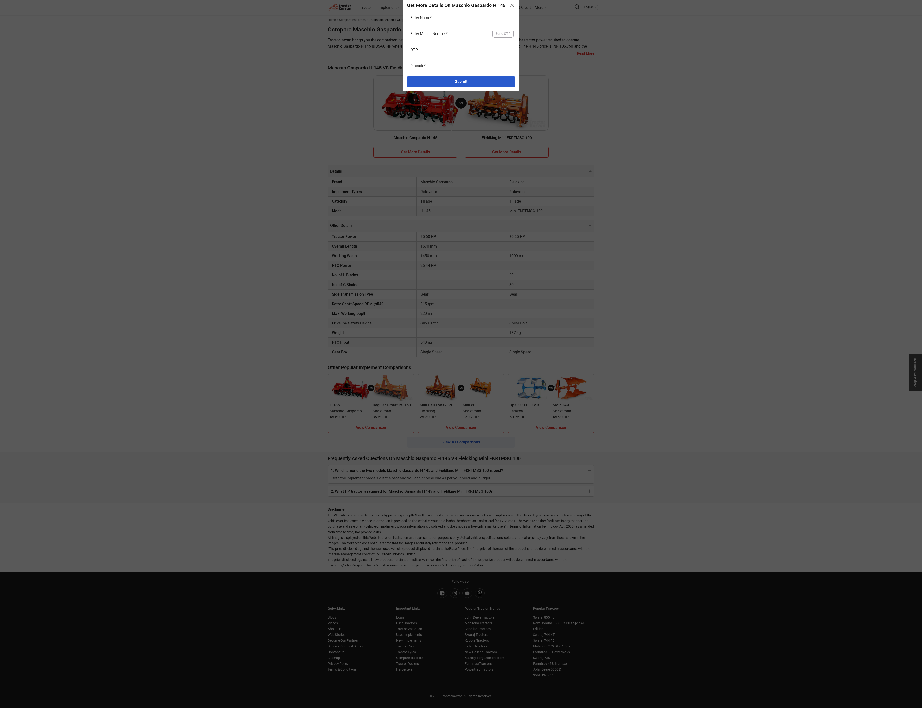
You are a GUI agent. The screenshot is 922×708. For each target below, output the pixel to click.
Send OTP (503, 34)
